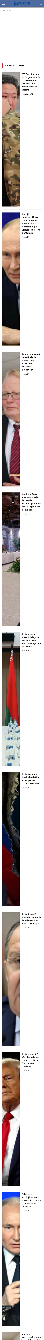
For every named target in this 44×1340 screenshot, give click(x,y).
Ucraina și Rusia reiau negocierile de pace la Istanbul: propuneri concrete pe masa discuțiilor (31, 502)
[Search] (40, 3)
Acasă (4, 10)
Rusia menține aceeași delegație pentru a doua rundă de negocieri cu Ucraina (31, 640)
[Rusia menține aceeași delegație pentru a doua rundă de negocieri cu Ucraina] (11, 699)
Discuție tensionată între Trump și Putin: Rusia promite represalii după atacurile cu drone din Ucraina (30, 223)
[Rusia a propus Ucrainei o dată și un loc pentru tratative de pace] (11, 839)
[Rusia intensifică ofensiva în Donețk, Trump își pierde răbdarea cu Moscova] (11, 1119)
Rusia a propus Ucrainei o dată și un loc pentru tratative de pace (30, 779)
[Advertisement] (22, 37)
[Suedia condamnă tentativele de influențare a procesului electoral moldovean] (11, 419)
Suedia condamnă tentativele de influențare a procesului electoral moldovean (30, 362)
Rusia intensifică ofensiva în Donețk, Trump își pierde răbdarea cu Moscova (31, 1060)
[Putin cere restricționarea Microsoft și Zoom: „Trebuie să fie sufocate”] (11, 1259)
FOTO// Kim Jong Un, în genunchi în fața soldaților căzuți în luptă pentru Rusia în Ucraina (30, 82)
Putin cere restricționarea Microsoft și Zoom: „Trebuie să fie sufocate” (31, 1200)
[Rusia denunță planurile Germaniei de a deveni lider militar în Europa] (11, 979)
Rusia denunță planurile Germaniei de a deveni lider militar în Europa (31, 919)
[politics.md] (21, 3)
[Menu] (3, 3)
